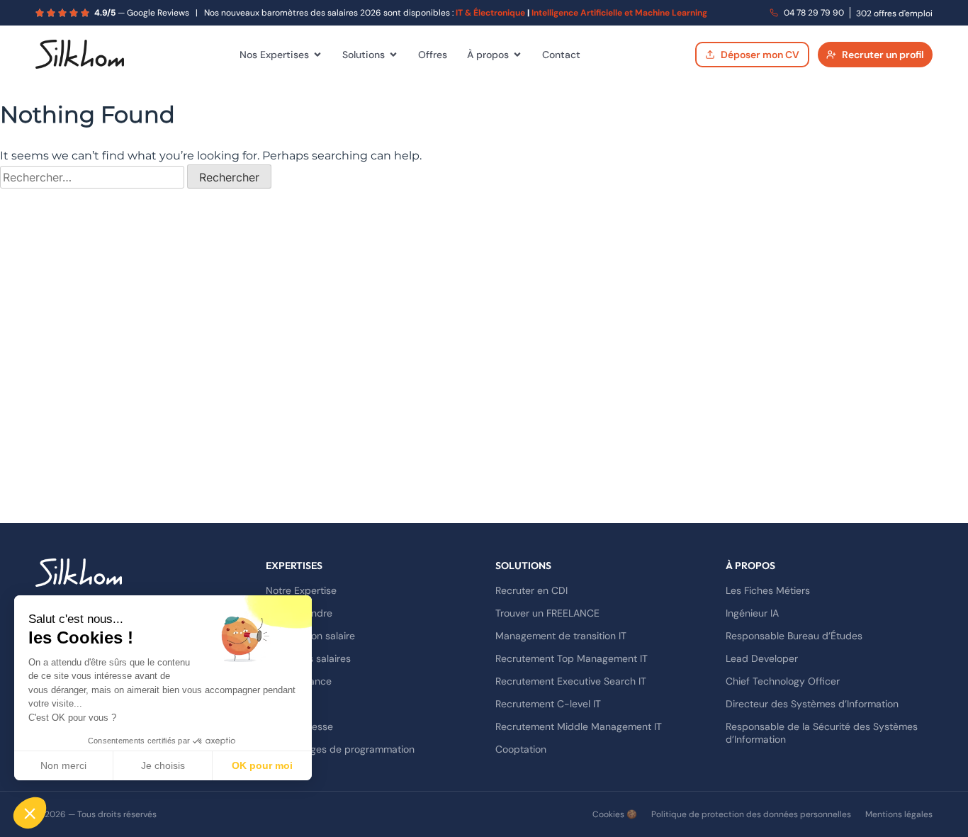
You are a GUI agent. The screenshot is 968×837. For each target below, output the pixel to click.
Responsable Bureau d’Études (794, 635)
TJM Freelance (299, 681)
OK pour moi (262, 765)
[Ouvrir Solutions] (393, 55)
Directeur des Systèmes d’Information (812, 703)
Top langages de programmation (340, 749)
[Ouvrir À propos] (517, 55)
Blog (275, 703)
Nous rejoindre (299, 613)
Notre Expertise (301, 590)
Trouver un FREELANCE (547, 613)
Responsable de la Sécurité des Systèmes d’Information (822, 733)
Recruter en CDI (531, 590)
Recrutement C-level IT (548, 703)
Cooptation (520, 749)
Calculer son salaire (310, 635)
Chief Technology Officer (783, 681)
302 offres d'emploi (894, 13)
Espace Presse (299, 726)
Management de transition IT (560, 635)
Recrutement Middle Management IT (578, 726)
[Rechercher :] (93, 177)
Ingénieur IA (752, 613)
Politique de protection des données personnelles (751, 814)
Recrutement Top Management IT (571, 658)
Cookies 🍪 (614, 814)
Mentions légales (899, 814)
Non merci (63, 765)
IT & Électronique (490, 12)
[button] (30, 813)
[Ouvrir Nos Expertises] (317, 55)
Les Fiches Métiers (768, 590)
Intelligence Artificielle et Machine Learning (619, 12)
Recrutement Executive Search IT (570, 681)
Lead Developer (762, 658)
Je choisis (163, 765)
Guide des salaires (308, 658)
